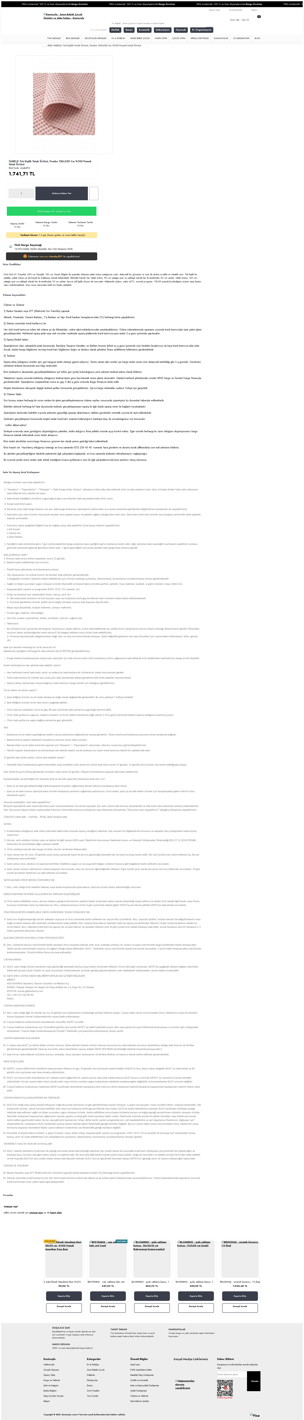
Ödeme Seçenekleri (14, 295)
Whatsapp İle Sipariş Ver (54, 211)
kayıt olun (56, 1212)
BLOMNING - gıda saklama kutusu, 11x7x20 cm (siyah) (196, 1282)
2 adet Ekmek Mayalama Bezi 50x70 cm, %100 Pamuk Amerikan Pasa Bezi (64, 1282)
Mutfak (115, 30)
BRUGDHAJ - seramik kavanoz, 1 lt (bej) (240, 1282)
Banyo (129, 30)
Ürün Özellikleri (12, 264)
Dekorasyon (163, 30)
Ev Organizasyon (201, 30)
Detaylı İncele (64, 1306)
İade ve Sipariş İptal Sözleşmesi (21, 472)
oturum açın (36, 1212)
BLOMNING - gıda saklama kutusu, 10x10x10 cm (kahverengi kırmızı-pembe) (152, 1282)
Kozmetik (144, 30)
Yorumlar (8, 1195)
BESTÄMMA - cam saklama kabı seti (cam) (108, 1282)
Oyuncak (181, 30)
